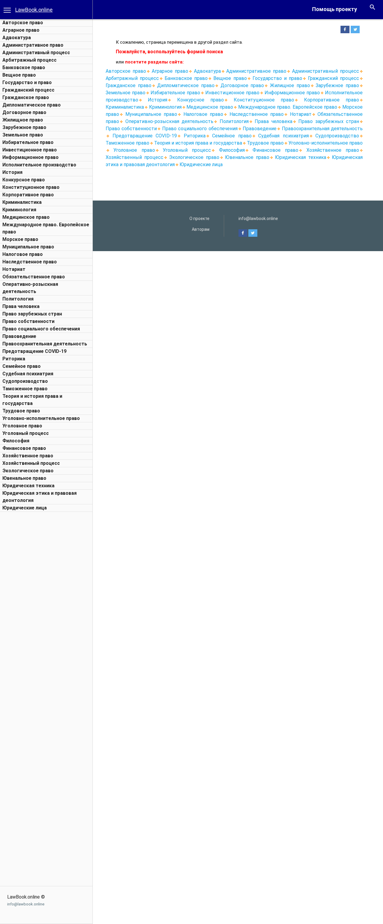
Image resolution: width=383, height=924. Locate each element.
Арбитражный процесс (29, 60)
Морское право (20, 239)
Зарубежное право (24, 127)
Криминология (19, 210)
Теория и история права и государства (198, 143)
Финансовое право (24, 448)
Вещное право (19, 75)
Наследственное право (29, 262)
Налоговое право (22, 254)
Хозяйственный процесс (31, 463)
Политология (18, 299)
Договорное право (24, 112)
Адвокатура (16, 37)
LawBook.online (34, 10)
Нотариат (13, 269)
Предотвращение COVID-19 (34, 351)
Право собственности (28, 321)
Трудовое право (21, 411)
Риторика (13, 359)
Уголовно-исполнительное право (41, 418)
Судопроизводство (25, 381)
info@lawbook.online (25, 904)
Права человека (20, 306)
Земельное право (22, 135)
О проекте (199, 218)
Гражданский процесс (28, 90)
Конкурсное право (23, 180)
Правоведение (19, 336)
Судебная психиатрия (27, 374)
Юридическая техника (28, 485)
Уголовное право (22, 426)
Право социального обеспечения (41, 329)
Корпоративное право (28, 195)
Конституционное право (31, 187)
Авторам (200, 229)
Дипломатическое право (31, 105)
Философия (15, 441)
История (12, 172)
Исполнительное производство (39, 165)
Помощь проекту (334, 9)
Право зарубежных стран (32, 314)
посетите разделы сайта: (154, 62)
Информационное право (30, 157)
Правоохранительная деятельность (44, 344)
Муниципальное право (28, 247)
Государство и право (27, 82)
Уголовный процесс (25, 433)
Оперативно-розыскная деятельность (169, 121)
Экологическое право (28, 471)
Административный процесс (36, 52)
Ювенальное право (24, 478)
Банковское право (23, 67)
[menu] (7, 9)
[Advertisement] (46, 604)
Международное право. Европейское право (288, 107)
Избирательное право (28, 142)
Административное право (32, 45)
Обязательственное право (33, 277)
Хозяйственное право (27, 456)
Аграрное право (20, 30)
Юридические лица (24, 508)
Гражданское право (25, 97)
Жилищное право (22, 120)
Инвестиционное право (29, 150)
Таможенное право (25, 389)
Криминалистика (22, 202)
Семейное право (21, 366)
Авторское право (22, 22)
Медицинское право (26, 217)
